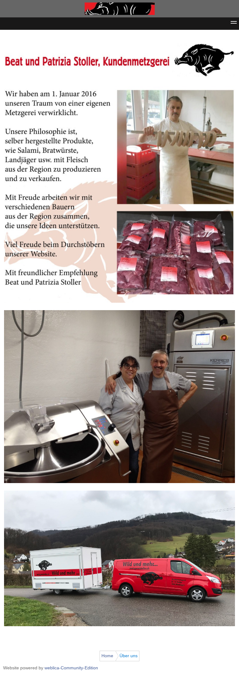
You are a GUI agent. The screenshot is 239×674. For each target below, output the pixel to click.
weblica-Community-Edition (71, 668)
